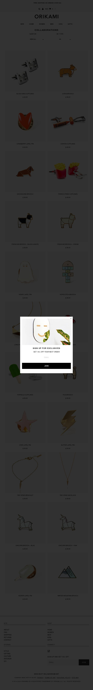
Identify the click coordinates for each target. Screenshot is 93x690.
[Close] (71, 318)
